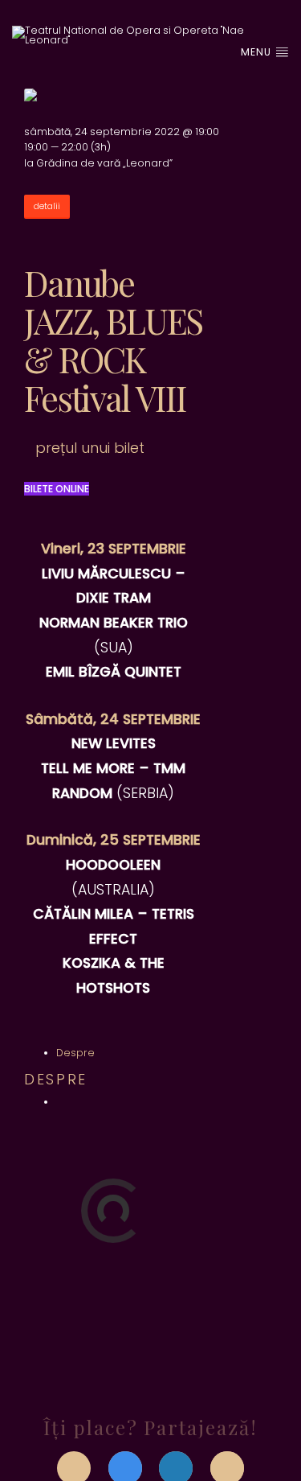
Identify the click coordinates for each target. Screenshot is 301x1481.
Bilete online (56, 489)
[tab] (75, 1052)
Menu (258, 52)
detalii (47, 206)
